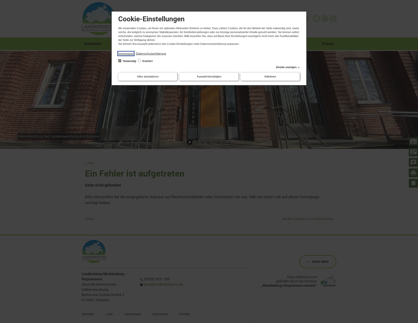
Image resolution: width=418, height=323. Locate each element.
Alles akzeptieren (147, 76)
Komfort (147, 61)
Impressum (126, 53)
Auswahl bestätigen (209, 76)
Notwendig (129, 61)
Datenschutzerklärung (151, 53)
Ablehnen (270, 76)
